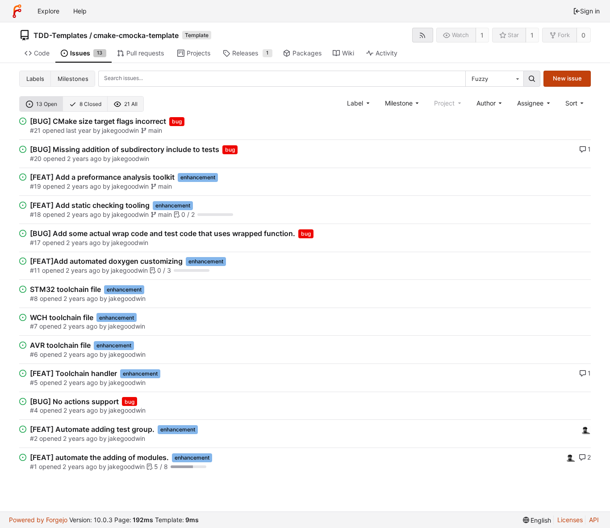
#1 (33, 466)
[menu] (575, 103)
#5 (34, 382)
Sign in (590, 11)
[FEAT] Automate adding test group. (92, 429)
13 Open (46, 104)
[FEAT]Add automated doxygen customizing (106, 261)
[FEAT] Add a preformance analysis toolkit (102, 177)
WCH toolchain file (61, 317)
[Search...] (531, 79)
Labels (35, 78)
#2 (34, 438)
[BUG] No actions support (74, 401)
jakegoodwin (120, 130)
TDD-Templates (60, 35)
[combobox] (494, 79)
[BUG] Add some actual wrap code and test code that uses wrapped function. (162, 233)
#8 (34, 298)
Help (80, 11)
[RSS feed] (422, 35)
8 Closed (90, 104)
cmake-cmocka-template (136, 35)
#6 (34, 354)
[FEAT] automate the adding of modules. (99, 457)
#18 (35, 214)
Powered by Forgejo (38, 520)
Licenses (570, 520)
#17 (35, 242)
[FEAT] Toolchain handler (73, 373)
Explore (48, 11)
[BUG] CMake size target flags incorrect (98, 121)
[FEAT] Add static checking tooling (90, 205)
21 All (131, 104)
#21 (35, 130)
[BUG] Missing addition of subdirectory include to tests (124, 149)
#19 (35, 186)
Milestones (73, 78)
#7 (34, 326)
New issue (567, 78)
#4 (34, 410)
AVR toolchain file (60, 345)
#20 (36, 158)
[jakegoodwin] (586, 429)
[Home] (16, 11)
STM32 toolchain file (65, 289)
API (594, 520)
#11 (35, 270)
